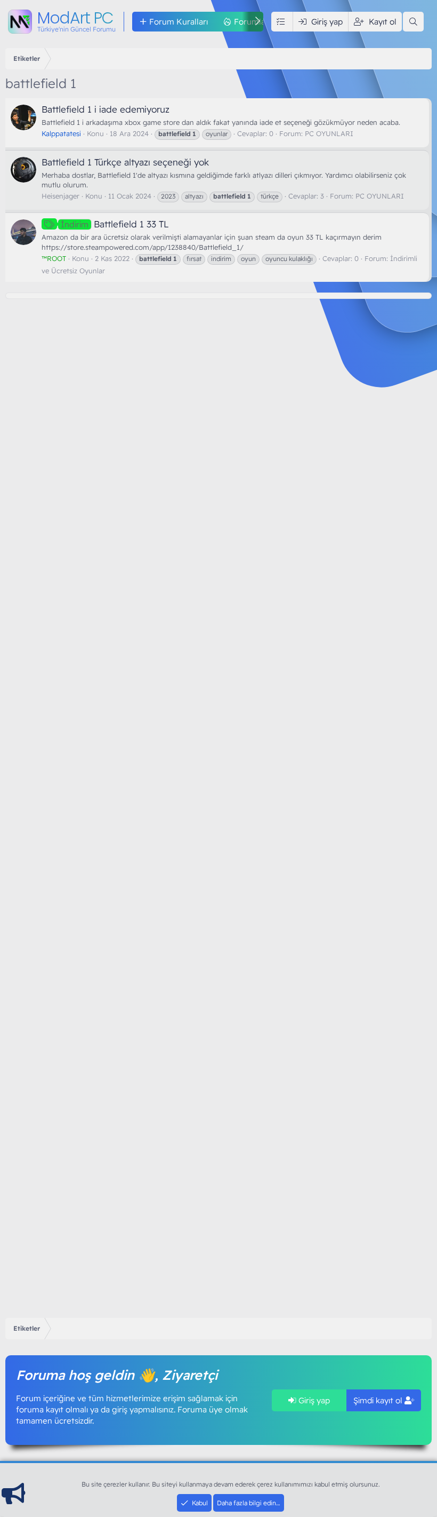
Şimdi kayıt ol (378, 1400)
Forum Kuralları (178, 22)
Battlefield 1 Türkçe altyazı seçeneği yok (125, 162)
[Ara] (413, 21)
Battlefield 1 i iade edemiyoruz (105, 109)
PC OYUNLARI (329, 133)
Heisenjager (60, 196)
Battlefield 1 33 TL (115, 224)
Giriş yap (313, 1400)
